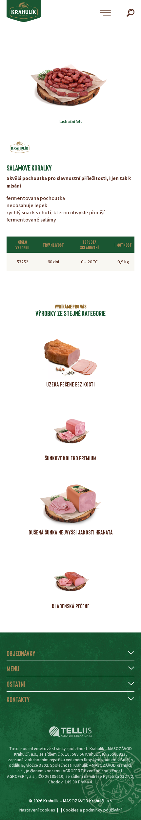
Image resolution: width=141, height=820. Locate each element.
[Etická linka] (70, 731)
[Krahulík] (20, 147)
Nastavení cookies (37, 810)
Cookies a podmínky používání (92, 810)
